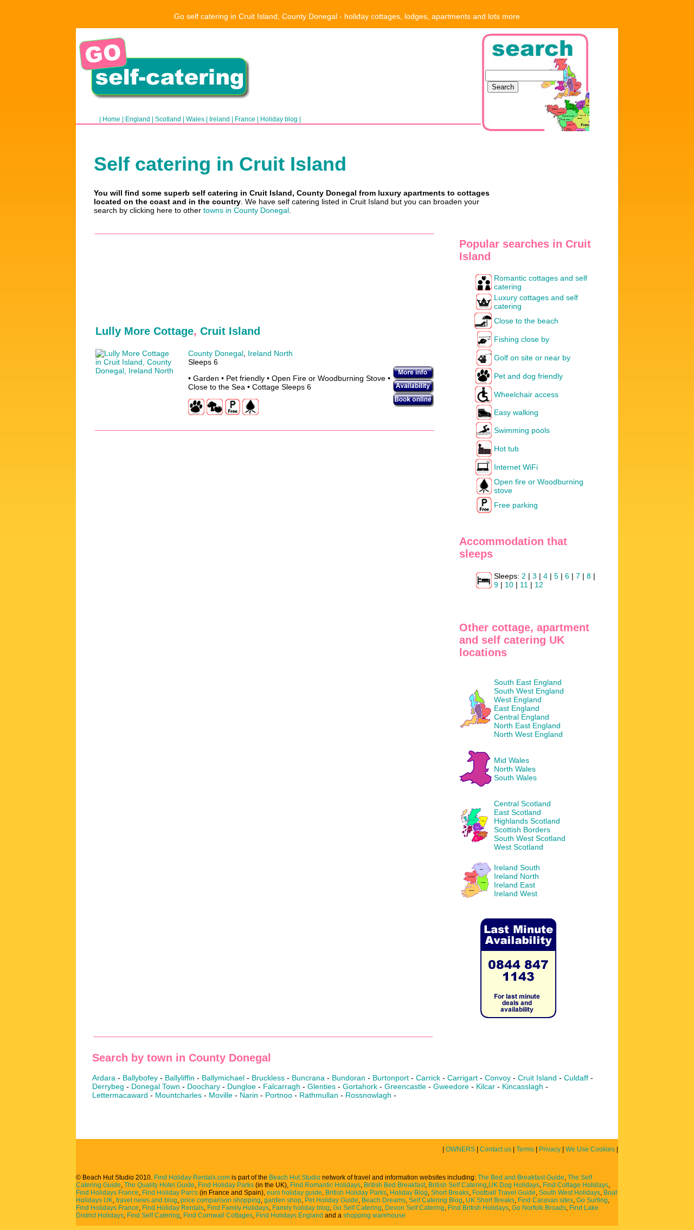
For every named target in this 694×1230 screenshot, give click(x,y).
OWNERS (460, 1149)
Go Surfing (592, 1200)
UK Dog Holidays (514, 1185)
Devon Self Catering (415, 1208)
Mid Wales (511, 760)
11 (524, 584)
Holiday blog (279, 119)
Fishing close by (521, 339)
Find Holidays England (289, 1215)
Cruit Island (230, 331)
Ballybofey (140, 1077)
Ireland (219, 119)
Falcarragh (281, 1086)
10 (509, 584)
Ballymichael (223, 1077)
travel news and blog (146, 1200)
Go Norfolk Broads (539, 1208)
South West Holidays (569, 1192)
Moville (221, 1095)
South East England (528, 682)
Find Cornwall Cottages (218, 1215)
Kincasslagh (522, 1086)
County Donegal (215, 353)
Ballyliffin (180, 1077)
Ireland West (515, 893)
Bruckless (268, 1077)
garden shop (282, 1200)
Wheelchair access (526, 394)
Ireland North (516, 876)
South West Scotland (530, 838)
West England (518, 699)
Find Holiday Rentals (173, 1208)
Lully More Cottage (144, 331)
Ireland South (517, 867)
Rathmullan (318, 1095)
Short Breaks (450, 1192)
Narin (249, 1095)
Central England (521, 717)
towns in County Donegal (246, 210)
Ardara (103, 1077)
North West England (528, 734)
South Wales (515, 777)
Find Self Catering (153, 1215)
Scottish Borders (522, 829)
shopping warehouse (374, 1215)
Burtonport (390, 1077)
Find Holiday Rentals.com (192, 1177)
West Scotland (518, 847)
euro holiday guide (294, 1192)
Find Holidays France (107, 1192)
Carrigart (462, 1077)
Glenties (321, 1086)
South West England (529, 691)
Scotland (168, 119)
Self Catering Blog (435, 1200)
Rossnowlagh (368, 1095)
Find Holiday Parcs (170, 1192)
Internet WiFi (516, 467)
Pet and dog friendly (528, 376)
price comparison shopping (221, 1200)
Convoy (498, 1077)
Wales (195, 119)
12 (539, 584)
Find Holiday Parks (226, 1185)
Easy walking (516, 412)
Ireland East (514, 885)
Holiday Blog (409, 1192)
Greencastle (405, 1086)
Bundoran (348, 1077)
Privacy (550, 1149)
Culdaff (576, 1077)
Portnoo (278, 1095)
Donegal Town (155, 1086)
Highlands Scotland (527, 821)
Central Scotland (522, 803)
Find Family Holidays (238, 1208)
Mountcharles (178, 1095)
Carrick (428, 1077)
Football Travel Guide (504, 1192)
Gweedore (451, 1086)
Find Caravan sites (545, 1200)
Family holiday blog (301, 1208)
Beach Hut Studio (294, 1177)
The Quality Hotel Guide (159, 1185)
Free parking (516, 505)
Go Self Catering (357, 1208)
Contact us (495, 1149)
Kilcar (485, 1086)
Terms (525, 1149)
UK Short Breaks (490, 1200)
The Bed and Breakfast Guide (521, 1177)
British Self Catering (457, 1185)
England (137, 119)
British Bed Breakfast (394, 1185)
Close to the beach (526, 320)
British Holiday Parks (356, 1192)
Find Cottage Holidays (575, 1185)
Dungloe (241, 1086)
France (245, 119)
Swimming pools (522, 430)
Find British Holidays (478, 1208)
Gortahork (360, 1086)
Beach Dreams (384, 1200)
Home (111, 119)
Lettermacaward (120, 1095)
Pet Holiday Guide (331, 1200)
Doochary (203, 1086)
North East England (527, 725)
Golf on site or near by (532, 357)
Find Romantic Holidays (325, 1185)
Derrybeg (108, 1086)
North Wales (515, 769)
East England (516, 708)
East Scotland (517, 812)
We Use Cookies (591, 1149)
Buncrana (308, 1077)
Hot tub (506, 448)
